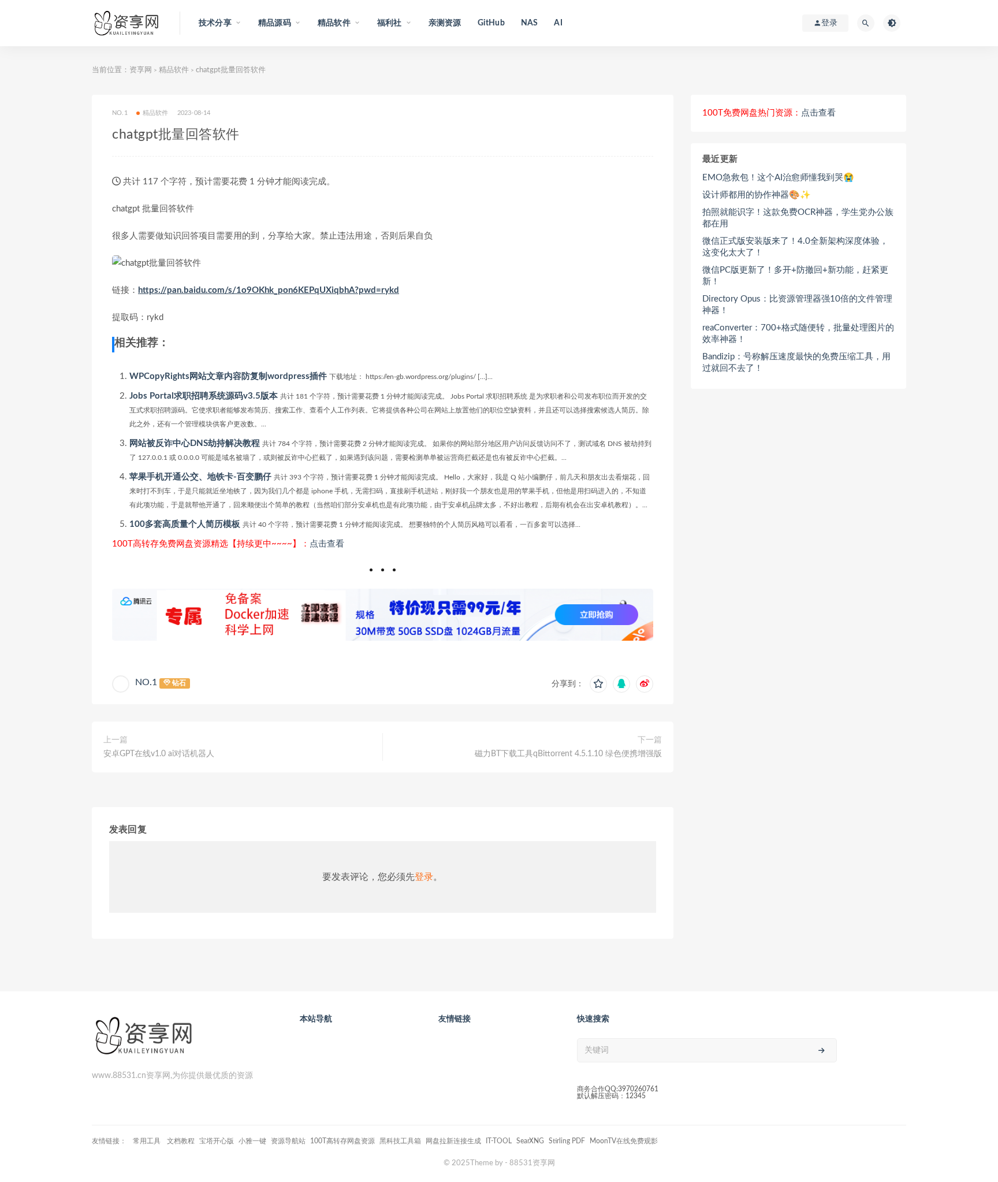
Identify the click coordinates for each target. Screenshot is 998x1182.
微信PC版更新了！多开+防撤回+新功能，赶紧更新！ (795, 276)
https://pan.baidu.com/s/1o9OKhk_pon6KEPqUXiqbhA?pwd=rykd (268, 290)
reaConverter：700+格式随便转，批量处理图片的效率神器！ (798, 334)
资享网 (140, 70)
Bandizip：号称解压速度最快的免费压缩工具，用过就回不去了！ (796, 362)
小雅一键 (252, 1141)
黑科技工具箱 (400, 1141)
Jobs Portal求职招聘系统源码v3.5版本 (203, 396)
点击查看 (327, 544)
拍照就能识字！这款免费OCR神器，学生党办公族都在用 (797, 218)
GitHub (491, 23)
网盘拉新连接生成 (453, 1141)
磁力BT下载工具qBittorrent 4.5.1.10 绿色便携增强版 (568, 754)
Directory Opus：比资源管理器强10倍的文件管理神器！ (797, 305)
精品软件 (174, 70)
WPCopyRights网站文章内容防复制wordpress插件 (228, 376)
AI (558, 23)
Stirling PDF (567, 1141)
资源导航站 (288, 1141)
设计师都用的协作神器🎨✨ (756, 195)
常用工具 (147, 1141)
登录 (424, 877)
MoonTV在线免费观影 (624, 1141)
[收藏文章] (598, 684)
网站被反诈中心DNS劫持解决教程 (194, 443)
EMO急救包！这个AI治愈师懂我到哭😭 (778, 177)
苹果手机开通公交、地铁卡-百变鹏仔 (200, 477)
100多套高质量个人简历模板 (184, 524)
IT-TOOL (499, 1141)
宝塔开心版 (216, 1141)
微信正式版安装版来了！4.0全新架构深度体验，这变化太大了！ (795, 247)
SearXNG (530, 1141)
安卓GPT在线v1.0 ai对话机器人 (158, 754)
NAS (529, 23)
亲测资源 (445, 23)
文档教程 (181, 1141)
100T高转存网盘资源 (342, 1141)
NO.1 (146, 682)
